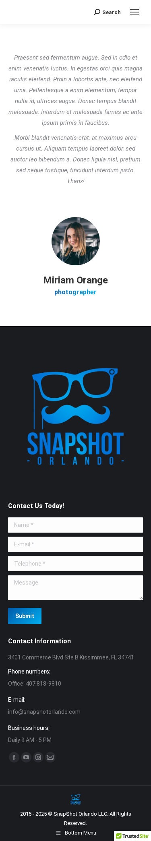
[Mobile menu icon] (134, 12)
